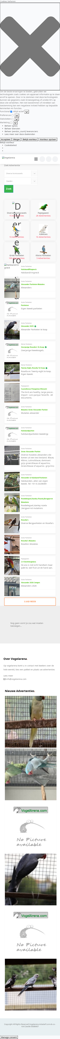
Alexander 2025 (27, 326)
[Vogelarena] (8, 157)
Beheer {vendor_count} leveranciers (21, 131)
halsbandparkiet (27, 431)
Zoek (8, 188)
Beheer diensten (12, 128)
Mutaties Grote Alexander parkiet (34, 410)
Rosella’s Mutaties (28, 541)
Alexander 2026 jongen (30, 583)
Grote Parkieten (17, 257)
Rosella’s (24, 520)
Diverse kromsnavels (17, 214)
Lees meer (8, 675)
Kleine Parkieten (43, 257)
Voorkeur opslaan (48, 139)
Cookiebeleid (11, 145)
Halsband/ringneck (29, 269)
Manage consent (9, 1037)
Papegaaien (43, 214)
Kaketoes (43, 235)
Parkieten (25, 305)
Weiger (16, 139)
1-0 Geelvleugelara (28, 562)
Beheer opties (11, 125)
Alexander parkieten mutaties (33, 284)
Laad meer (30, 602)
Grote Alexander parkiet (30, 452)
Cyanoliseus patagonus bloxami (34, 389)
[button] (30, 46)
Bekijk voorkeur (30, 139)
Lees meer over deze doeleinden (20, 134)
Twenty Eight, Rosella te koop (33, 368)
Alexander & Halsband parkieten (34, 478)
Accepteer (5, 139)
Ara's (16, 235)
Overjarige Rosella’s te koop (32, 347)
